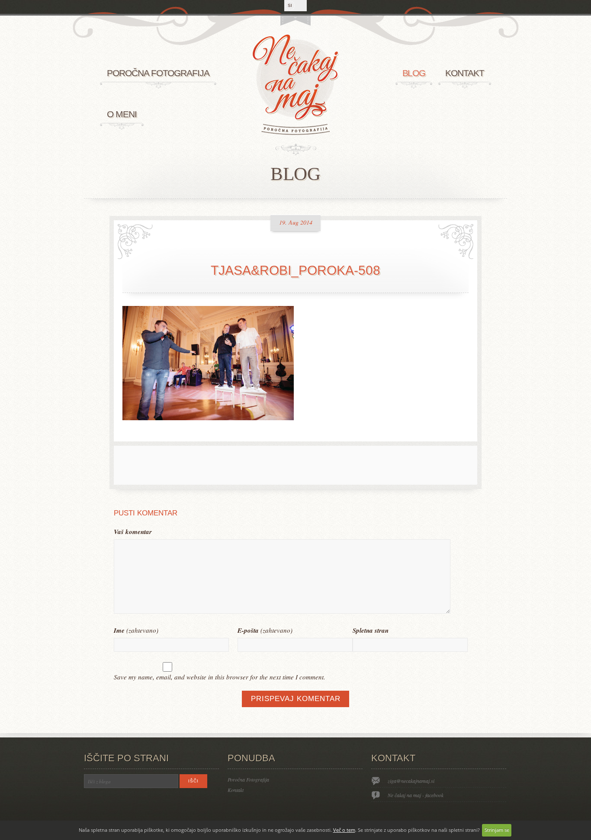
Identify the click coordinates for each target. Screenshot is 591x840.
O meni (122, 114)
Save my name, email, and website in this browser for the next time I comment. (219, 677)
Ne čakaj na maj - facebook (415, 795)
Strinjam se (497, 830)
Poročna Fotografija (248, 779)
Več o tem (344, 830)
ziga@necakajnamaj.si (411, 780)
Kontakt (464, 73)
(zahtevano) (136, 630)
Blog (414, 73)
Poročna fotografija (158, 73)
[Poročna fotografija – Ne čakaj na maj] (295, 133)
